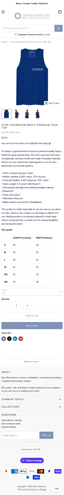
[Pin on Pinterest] (20, 338)
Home (4, 42)
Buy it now (32, 325)
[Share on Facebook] (3, 338)
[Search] (58, 28)
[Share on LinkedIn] (15, 338)
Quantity (5, 299)
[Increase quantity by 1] (27, 305)
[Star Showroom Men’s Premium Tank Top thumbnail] (6, 114)
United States (30, 449)
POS (20, 489)
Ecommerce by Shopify (36, 489)
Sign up (46, 435)
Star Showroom (12, 132)
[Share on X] (9, 338)
